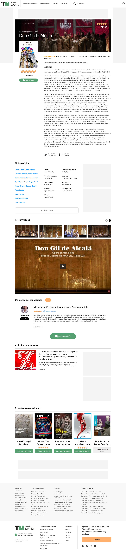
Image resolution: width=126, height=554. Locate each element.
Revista (55, 4)
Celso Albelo (19, 170)
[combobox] (97, 4)
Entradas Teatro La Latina (38, 496)
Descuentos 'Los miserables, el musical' (93, 494)
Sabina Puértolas (21, 174)
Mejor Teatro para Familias (62, 504)
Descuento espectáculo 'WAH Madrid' (92, 500)
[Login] (123, 4)
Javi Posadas (24, 315)
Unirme (97, 540)
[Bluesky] (87, 546)
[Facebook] (83, 546)
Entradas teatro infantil (21, 508)
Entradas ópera (19, 500)
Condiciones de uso (47, 541)
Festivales (64, 4)
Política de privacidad (47, 535)
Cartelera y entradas (30, 4)
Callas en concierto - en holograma (82, 444)
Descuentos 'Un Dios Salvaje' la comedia (93, 508)
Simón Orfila (19, 194)
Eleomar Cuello (31, 186)
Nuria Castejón (67, 191)
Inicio (20, 23)
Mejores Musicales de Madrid (62, 500)
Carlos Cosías (20, 178)
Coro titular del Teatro (69, 178)
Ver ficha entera (47, 210)
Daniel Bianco (48, 184)
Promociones (45, 4)
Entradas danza (19, 495)
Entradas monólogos (21, 502)
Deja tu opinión (29, 80)
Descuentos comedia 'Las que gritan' (92, 513)
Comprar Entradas (24, 451)
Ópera (25, 23)
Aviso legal (44, 532)
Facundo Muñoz (32, 178)
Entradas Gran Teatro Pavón (39, 506)
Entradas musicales (20, 497)
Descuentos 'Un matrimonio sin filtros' (92, 510)
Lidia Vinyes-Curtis (32, 182)
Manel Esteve (20, 186)
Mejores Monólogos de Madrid (63, 502)
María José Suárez (21, 198)
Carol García (19, 182)
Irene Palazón (33, 174)
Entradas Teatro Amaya (38, 500)
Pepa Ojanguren (49, 191)
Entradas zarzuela (20, 506)
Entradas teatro (19, 493)
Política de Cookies (46, 538)
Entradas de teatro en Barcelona (63, 510)
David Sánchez (20, 202)
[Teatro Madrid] (10, 4)
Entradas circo (19, 510)
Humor (67, 535)
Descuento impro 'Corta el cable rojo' (92, 506)
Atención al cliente (46, 529)
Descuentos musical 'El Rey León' (91, 492)
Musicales (68, 532)
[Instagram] (91, 546)
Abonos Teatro (58, 494)
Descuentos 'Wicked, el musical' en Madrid (94, 496)
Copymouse (18, 541)
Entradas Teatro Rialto (37, 494)
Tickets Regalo (58, 492)
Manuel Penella (49, 172)
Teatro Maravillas (36, 508)
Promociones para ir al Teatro (62, 506)
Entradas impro (19, 504)
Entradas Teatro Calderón (38, 492)
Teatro (67, 529)
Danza (67, 541)
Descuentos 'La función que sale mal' (92, 498)
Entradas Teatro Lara (37, 515)
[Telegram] (95, 546)
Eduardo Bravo (67, 184)
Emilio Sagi (65, 172)
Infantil (67, 538)
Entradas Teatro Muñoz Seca (40, 513)
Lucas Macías (48, 178)
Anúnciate (43, 548)
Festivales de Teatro (60, 508)
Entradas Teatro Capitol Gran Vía (41, 498)
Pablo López (19, 190)
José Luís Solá (30, 170)
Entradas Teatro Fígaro (38, 510)
